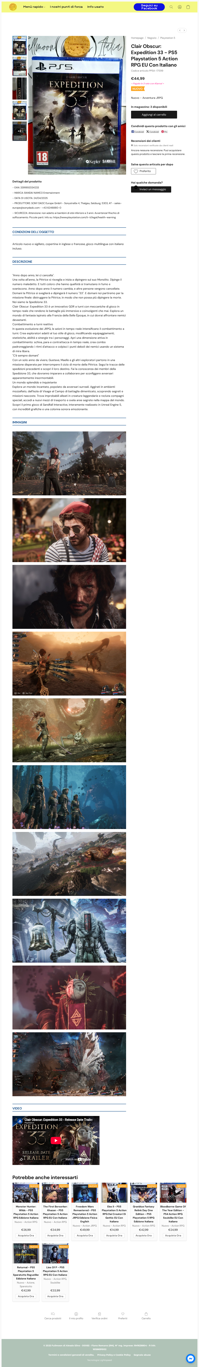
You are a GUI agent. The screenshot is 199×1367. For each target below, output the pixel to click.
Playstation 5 (167, 38)
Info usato (95, 7)
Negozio (151, 38)
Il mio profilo (76, 1318)
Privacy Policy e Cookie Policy (114, 1354)
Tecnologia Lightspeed (99, 1360)
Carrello (146, 1318)
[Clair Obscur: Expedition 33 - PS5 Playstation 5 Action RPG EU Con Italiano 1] (19, 66)
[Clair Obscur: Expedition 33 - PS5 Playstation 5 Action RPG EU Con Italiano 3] (19, 110)
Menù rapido (33, 7)
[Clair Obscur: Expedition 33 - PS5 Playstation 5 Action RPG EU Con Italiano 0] (19, 45)
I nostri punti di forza (66, 7)
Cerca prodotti (52, 1318)
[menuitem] (180, 30)
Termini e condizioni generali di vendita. (71, 1354)
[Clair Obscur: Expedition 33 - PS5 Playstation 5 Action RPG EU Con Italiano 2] (19, 88)
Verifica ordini (99, 1318)
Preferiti (122, 1318)
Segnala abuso (142, 1354)
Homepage (137, 38)
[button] (13, 7)
